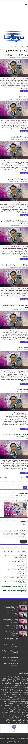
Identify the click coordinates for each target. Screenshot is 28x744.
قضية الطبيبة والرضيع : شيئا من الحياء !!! (10, 658)
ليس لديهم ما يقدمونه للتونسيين (18, 179)
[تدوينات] (14, 36)
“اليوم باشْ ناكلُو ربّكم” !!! (11, 638)
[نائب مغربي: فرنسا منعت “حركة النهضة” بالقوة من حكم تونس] (23, 621)
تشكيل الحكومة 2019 (9, 690)
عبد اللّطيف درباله (14, 706)
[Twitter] (14, 740)
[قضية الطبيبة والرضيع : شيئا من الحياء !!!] (23, 659)
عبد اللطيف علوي (14, 705)
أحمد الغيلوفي (9, 679)
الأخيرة (13, 602)
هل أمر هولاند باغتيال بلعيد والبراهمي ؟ (11, 626)
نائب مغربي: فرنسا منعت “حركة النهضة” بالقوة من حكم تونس (10, 620)
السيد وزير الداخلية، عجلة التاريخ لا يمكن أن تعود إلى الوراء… (14, 222)
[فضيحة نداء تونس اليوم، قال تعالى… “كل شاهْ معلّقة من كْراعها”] (23, 608)
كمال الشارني (17, 712)
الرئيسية (24, 46)
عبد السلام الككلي (12, 701)
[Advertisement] (14, 17)
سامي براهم (20, 694)
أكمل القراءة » (24, 91)
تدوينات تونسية (13, 57)
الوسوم (19, 602)
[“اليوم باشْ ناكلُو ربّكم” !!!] (23, 640)
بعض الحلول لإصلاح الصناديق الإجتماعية (15, 55)
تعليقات (7, 602)
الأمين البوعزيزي (17, 683)
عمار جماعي (23, 709)
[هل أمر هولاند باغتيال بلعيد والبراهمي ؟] (23, 627)
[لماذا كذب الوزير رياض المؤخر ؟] (23, 646)
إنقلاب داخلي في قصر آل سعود (11, 663)
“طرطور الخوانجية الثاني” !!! (11, 613)
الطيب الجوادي (13, 689)
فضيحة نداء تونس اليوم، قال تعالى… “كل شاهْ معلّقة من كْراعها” (11, 607)
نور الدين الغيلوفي (16, 721)
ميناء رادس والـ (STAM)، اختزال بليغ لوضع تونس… (15, 306)
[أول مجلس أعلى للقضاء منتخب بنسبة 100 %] (23, 634)
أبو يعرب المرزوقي (16, 677)
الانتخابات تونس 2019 (18, 687)
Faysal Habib (24, 738)
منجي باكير (9, 716)
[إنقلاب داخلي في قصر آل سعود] (23, 665)
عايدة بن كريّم (11, 699)
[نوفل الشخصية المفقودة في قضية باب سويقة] (23, 652)
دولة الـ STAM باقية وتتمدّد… (18, 137)
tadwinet (9, 738)
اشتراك (23, 541)
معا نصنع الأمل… (23, 389)
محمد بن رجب (22, 714)
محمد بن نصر (14, 714)
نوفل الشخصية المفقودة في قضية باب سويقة (10, 651)
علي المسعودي (6, 708)
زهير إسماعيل (8, 692)
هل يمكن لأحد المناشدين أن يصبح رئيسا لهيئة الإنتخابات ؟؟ (15, 435)
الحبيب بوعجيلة (7, 687)
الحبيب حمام (23, 689)
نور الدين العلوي (16, 720)
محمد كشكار (17, 716)
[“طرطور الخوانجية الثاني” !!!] (23, 615)
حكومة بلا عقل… (22, 347)
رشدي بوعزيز (18, 692)
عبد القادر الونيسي (16, 702)
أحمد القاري (23, 681)
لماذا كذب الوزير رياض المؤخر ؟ (10, 644)
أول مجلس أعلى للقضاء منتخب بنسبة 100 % (11, 632)
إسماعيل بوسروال (10, 681)
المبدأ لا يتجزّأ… (23, 97)
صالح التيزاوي (13, 697)
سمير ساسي (8, 694)
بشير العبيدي (20, 690)
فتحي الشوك (13, 710)
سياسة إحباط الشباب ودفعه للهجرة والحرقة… (14, 265)
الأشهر (24, 602)
